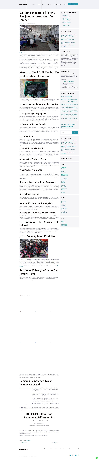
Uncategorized (64, 212)
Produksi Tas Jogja (66, 19)
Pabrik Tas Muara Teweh (68, 115)
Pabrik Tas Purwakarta (64, 117)
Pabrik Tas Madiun (71, 114)
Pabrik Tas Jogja (66, 25)
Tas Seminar (63, 209)
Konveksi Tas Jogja (66, 17)
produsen (73, 124)
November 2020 (64, 175)
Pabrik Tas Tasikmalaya (64, 122)
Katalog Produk (41, 4)
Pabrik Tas (65, 23)
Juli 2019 (63, 192)
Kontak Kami (49, 4)
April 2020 (63, 185)
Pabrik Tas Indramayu (66, 107)
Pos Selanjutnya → (55, 442)
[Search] (75, 132)
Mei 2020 (63, 184)
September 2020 (64, 178)
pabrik (70, 102)
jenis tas (64, 97)
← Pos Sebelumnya (23, 442)
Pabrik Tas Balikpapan (67, 104)
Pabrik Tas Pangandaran (74, 115)
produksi (71, 122)
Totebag (63, 211)
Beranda (33, 4)
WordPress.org (64, 225)
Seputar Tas (29, 440)
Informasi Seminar (65, 199)
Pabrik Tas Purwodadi (71, 117)
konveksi (70, 97)
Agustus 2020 (64, 179)
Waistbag (63, 213)
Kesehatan (63, 201)
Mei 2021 (63, 171)
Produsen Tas (66, 21)
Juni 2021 (63, 170)
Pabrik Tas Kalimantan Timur (65, 110)
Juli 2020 (63, 181)
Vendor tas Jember (23, 52)
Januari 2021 (63, 172)
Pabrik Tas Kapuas (71, 110)
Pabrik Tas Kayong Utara (73, 111)
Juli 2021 (63, 168)
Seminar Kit (63, 202)
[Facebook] (70, 455)
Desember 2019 (64, 191)
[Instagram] (78, 455)
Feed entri (63, 222)
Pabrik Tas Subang (65, 118)
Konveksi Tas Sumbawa (73, 99)
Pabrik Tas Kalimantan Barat (73, 107)
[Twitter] (73, 455)
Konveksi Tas (32, 66)
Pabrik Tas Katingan (67, 111)
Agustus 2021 (64, 167)
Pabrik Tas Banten (72, 104)
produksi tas (65, 124)
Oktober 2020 (64, 177)
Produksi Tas (65, 18)
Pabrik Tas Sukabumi (71, 118)
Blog (64, 4)
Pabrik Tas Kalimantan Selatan (65, 108)
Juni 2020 (63, 182)
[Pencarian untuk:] (69, 132)
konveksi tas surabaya (64, 101)
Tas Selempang (64, 208)
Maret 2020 (63, 186)
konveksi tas (65, 99)
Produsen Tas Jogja (67, 22)
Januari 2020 (63, 189)
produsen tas (66, 127)
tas (72, 127)
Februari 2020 (64, 188)
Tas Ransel (63, 206)
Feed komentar (64, 224)
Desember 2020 (64, 174)
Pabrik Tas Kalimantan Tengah (74, 108)
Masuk (62, 221)
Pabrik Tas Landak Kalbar (64, 114)
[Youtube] (76, 455)
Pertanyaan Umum (57, 4)
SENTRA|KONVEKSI (23, 4)
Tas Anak (63, 205)
